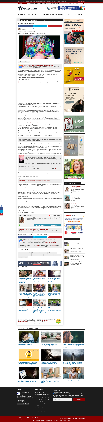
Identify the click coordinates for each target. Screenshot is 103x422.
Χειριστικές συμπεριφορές (24, 252)
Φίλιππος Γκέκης (75, 264)
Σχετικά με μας (67, 418)
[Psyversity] (40, 263)
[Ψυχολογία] (19, 14)
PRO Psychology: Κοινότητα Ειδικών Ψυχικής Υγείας (42, 395)
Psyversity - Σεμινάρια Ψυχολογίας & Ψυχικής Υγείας (61, 396)
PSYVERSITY (21, 1)
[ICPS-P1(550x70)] (65, 7)
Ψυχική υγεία (25, 33)
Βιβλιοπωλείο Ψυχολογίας (40, 403)
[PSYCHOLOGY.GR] (27, 8)
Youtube (37, 245)
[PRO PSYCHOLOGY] (74, 99)
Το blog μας (60, 418)
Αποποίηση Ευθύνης (49, 420)
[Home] (18, 20)
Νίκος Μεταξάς (75, 243)
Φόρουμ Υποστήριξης (39, 407)
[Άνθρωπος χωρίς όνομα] (74, 123)
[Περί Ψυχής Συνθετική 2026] (74, 145)
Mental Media (29, 419)
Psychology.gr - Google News (50, 242)
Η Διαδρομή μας (81, 418)
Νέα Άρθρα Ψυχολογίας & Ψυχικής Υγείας (61, 393)
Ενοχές (20, 255)
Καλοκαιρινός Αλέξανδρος (77, 251)
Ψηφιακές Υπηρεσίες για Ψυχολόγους (43, 397)
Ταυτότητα (56, 420)
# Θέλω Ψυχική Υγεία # (40, 411)
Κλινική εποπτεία (52, 252)
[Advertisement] (40, 93)
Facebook (54, 245)
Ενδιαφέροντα (57, 390)
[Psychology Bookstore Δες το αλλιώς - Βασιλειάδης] (74, 75)
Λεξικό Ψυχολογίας (62, 1)
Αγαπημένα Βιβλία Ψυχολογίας (76, 393)
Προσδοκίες (57, 255)
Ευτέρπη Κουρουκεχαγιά (76, 186)
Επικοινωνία (74, 418)
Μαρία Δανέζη (23, 215)
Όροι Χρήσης (33, 420)
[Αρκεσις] (74, 55)
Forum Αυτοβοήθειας (51, 1)
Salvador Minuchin (48, 255)
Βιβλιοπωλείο (68, 14)
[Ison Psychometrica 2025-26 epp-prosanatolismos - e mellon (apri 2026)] (74, 224)
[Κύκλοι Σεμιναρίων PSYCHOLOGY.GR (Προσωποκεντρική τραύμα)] (74, 31)
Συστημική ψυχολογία (37, 252)
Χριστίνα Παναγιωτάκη (75, 203)
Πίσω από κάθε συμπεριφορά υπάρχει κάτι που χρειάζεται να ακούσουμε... (77, 256)
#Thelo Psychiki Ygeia (30, 1)
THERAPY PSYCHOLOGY (40, 392)
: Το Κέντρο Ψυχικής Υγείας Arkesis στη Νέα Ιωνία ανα (43, 3)
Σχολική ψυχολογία (23, 257)
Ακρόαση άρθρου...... (24, 61)
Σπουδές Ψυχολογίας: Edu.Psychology (43, 405)
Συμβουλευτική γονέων (37, 255)
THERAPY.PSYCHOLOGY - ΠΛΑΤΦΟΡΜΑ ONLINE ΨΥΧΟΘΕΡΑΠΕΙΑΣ (33, 138)
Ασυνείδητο (32, 33)
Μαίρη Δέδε (73, 195)
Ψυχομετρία (37, 409)
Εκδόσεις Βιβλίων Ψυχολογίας (41, 401)
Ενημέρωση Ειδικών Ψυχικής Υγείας (76, 396)
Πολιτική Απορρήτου (41, 420)
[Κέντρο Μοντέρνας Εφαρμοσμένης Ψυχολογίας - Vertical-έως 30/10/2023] (74, 168)
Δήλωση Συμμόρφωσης (63, 420)
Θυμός (45, 252)
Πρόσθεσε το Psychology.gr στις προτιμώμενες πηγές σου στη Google (38, 65)
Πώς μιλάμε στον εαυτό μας (76, 241)
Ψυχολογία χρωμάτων (40, 33)
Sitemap (69, 420)
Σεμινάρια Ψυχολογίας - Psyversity (42, 399)
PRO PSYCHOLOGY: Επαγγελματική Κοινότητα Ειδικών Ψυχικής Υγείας (34, 180)
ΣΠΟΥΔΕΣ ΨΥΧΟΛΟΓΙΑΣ (40, 1)
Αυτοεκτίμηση (27, 255)
